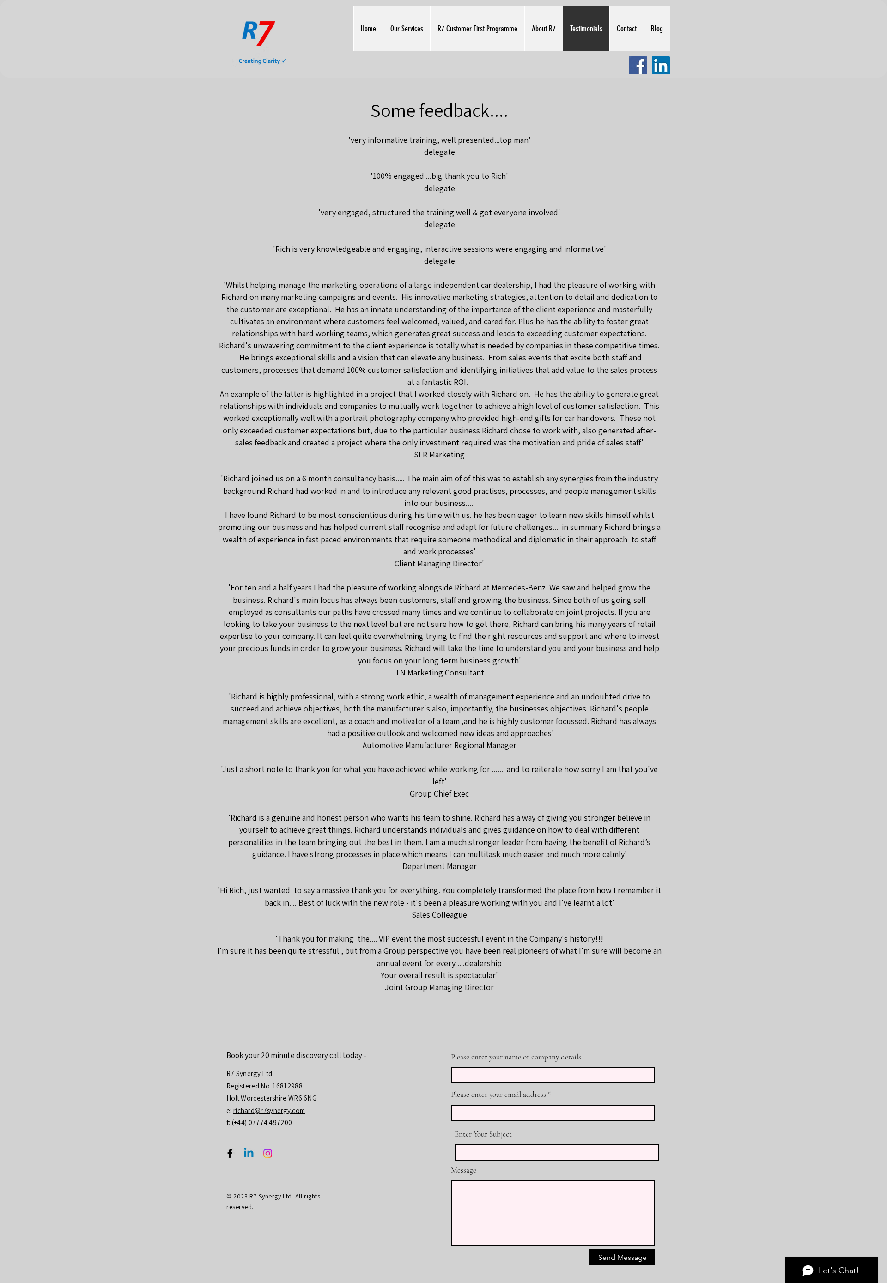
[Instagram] (267, 1153)
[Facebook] (638, 65)
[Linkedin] (249, 1153)
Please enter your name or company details (516, 1057)
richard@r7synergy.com (269, 1110)
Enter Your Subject (483, 1134)
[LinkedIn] (661, 65)
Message (463, 1170)
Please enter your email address (498, 1094)
